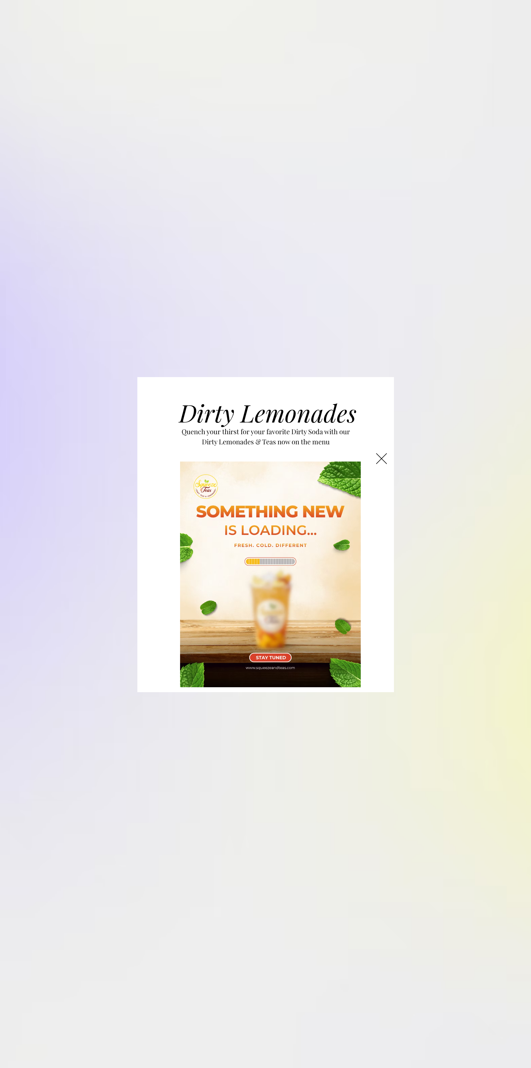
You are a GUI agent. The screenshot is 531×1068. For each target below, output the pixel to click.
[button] (381, 458)
